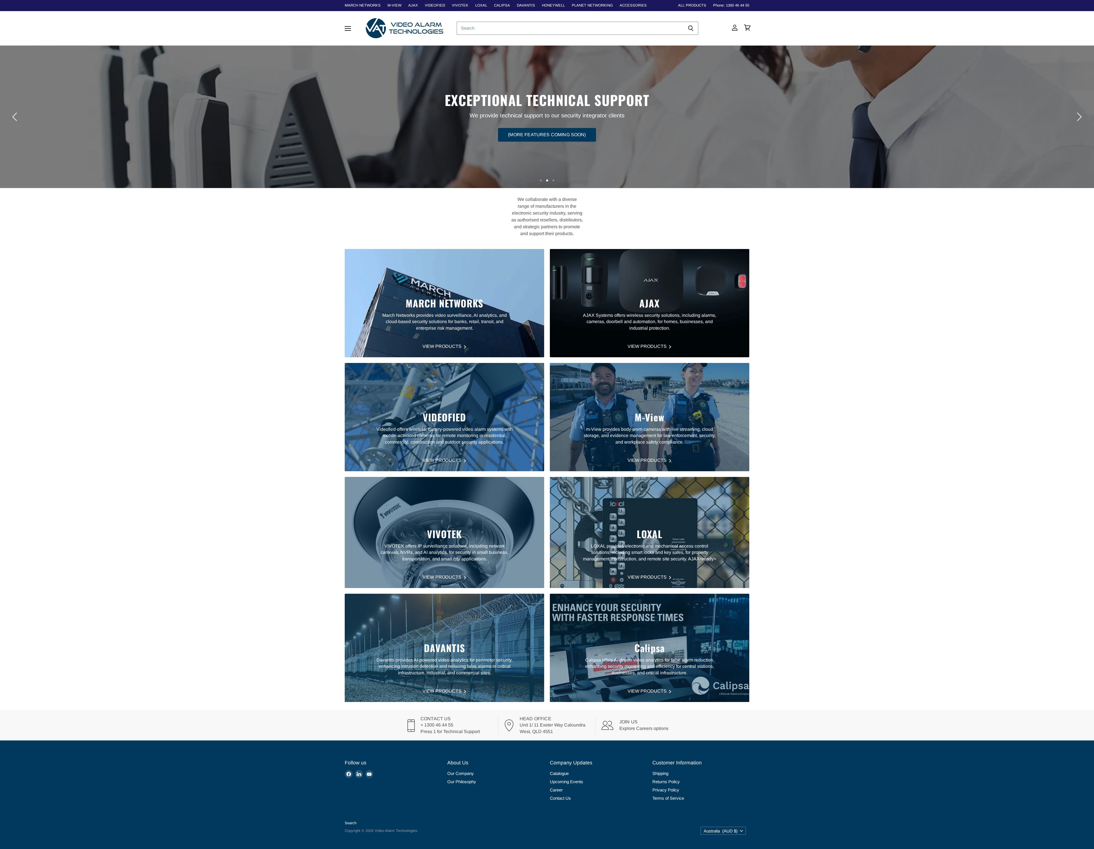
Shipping (660, 773)
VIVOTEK (460, 5)
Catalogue (559, 773)
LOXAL (481, 5)
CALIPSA (502, 5)
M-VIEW (394, 5)
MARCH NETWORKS (363, 5)
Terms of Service (668, 798)
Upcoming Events (566, 781)
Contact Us (560, 798)
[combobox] (570, 28)
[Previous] (15, 117)
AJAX (413, 5)
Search (350, 823)
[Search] (690, 28)
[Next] (1078, 117)
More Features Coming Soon (547, 126)
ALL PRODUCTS (692, 5)
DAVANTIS (526, 5)
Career (556, 789)
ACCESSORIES (633, 5)
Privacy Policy (665, 789)
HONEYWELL (553, 5)
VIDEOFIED (435, 5)
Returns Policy (666, 781)
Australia (721, 830)
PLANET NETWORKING (592, 5)
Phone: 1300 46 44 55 (731, 5)
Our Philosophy (461, 781)
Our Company (460, 773)
